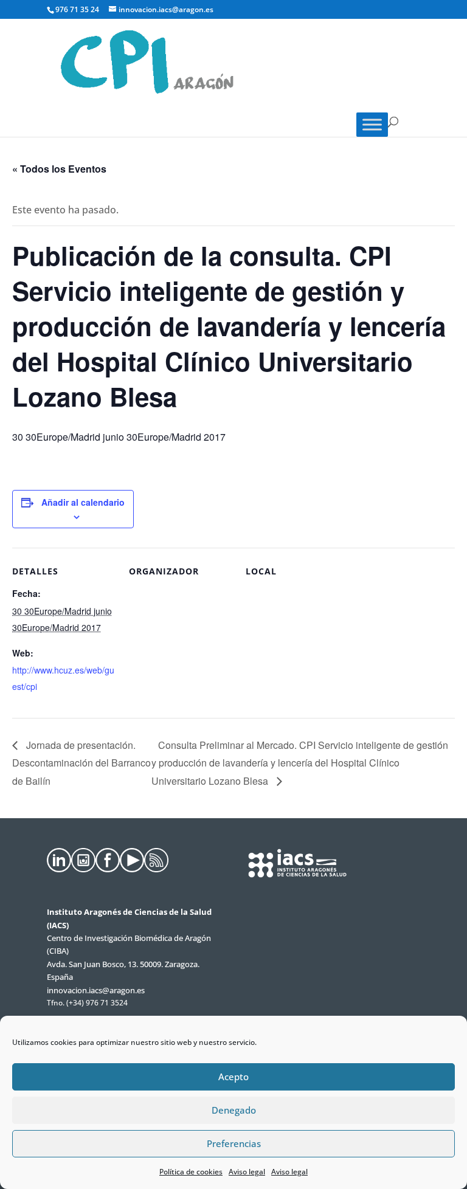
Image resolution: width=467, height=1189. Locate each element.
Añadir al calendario (83, 502)
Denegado (234, 1110)
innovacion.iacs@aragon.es (96, 990)
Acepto (233, 1076)
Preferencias (234, 1143)
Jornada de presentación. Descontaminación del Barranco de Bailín (81, 763)
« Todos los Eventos (59, 169)
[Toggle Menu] (372, 125)
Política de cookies (191, 1172)
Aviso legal (247, 1172)
